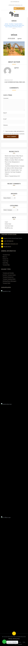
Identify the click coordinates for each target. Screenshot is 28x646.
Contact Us (5, 259)
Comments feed (9, 226)
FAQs (24, 642)
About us (5, 257)
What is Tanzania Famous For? (12, 176)
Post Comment (11, 136)
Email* (5, 119)
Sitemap (10, 638)
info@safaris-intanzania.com (11, 244)
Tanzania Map (6, 265)
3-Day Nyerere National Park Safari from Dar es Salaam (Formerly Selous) (14, 26)
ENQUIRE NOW (20, 8)
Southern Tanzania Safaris (15, 24)
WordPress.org (8, 228)
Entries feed (8, 224)
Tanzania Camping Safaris (9, 279)
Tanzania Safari (6, 283)
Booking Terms (16, 638)
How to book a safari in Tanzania (15, 644)
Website (5, 125)
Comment (5, 98)
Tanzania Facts (6, 254)
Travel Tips (5, 261)
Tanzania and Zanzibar (8, 273)
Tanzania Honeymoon (8, 277)
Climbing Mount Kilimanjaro (9, 281)
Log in (6, 222)
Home (6, 24)
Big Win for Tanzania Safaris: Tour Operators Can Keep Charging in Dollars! (13, 172)
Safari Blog (5, 263)
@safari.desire (7, 246)
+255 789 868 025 (8, 241)
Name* (5, 113)
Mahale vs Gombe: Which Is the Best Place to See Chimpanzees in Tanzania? (14, 162)
